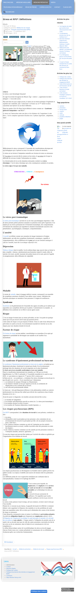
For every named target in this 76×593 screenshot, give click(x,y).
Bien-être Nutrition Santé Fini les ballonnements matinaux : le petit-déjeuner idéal (64, 42)
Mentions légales (11, 568)
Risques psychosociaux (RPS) (20, 29)
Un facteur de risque (9, 333)
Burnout (29, 37)
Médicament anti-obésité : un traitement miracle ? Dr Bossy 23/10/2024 (65, 50)
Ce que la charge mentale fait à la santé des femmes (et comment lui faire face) (65, 65)
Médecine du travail (23, 28)
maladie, (13, 294)
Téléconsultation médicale (12, 7)
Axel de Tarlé (63, 109)
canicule (61, 115)
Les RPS (5, 412)
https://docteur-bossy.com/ (13, 577)
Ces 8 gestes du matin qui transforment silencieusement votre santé (65, 28)
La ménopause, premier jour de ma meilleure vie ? (64, 35)
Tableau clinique (8, 250)
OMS (29, 46)
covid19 (61, 111)
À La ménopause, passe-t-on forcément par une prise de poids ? (65, 57)
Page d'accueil (8, 2)
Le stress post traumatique (11, 221)
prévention (62, 108)
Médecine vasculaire (23, 2)
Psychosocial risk (14, 37)
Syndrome (6, 306)
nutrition (61, 106)
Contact (57, 7)
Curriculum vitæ (45, 7)
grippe (61, 118)
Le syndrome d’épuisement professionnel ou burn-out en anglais (23, 364)
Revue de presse (31, 7)
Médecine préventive (40, 2)
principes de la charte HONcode (66, 130)
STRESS (5, 37)
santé (61, 113)
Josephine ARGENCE (65, 117)
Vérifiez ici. (65, 134)
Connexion (9, 575)
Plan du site (67, 7)
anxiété (23, 37)
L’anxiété (6, 236)
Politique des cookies (12, 570)
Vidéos (53, 2)
